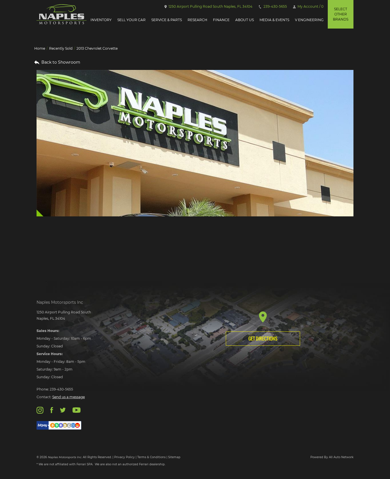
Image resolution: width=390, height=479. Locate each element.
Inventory (101, 20)
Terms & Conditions (151, 457)
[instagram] (40, 410)
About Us (244, 20)
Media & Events (274, 20)
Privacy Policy (124, 457)
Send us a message (68, 397)
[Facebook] (51, 410)
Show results (73, 246)
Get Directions (263, 338)
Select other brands (340, 14)
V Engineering (309, 20)
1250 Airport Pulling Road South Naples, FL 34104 (210, 6)
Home (39, 48)
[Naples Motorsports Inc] (62, 14)
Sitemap (174, 457)
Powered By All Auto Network (331, 457)
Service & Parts (166, 20)
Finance (221, 20)
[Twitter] (63, 410)
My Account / (310, 6)
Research (197, 20)
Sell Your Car (131, 20)
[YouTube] (77, 410)
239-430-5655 (275, 6)
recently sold (61, 48)
